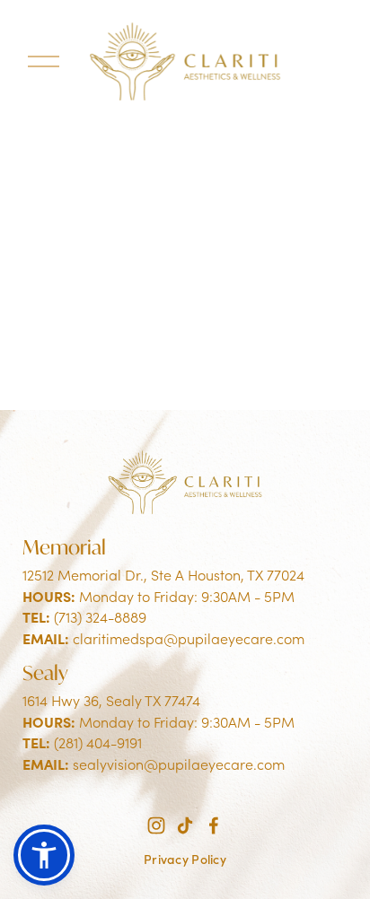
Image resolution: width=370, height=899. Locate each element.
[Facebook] (214, 825)
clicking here (289, 330)
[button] (44, 855)
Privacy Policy (185, 859)
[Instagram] (156, 825)
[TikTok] (185, 825)
